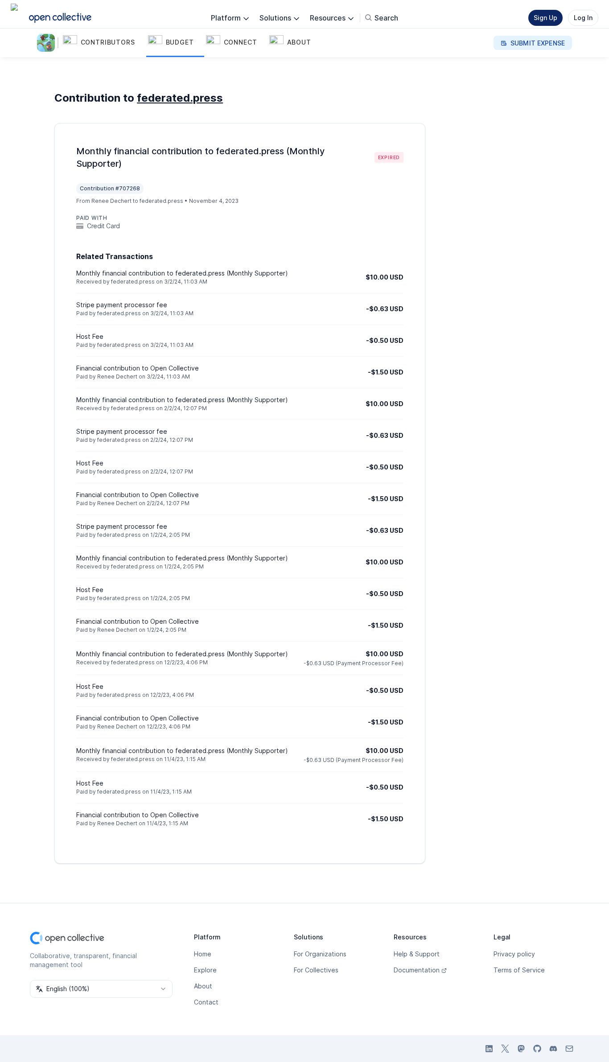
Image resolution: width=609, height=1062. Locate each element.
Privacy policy (514, 954)
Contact (206, 1002)
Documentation (417, 970)
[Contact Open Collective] (569, 1048)
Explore (205, 970)
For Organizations (320, 954)
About (203, 986)
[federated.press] (47, 43)
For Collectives (316, 970)
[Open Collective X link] (505, 1048)
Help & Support (417, 954)
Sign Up (545, 17)
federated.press (180, 97)
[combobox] (101, 989)
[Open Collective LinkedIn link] (489, 1048)
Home (202, 954)
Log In (583, 17)
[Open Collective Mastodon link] (521, 1048)
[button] (103, 43)
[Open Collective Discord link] (553, 1048)
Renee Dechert (111, 201)
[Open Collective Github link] (537, 1048)
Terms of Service (519, 970)
